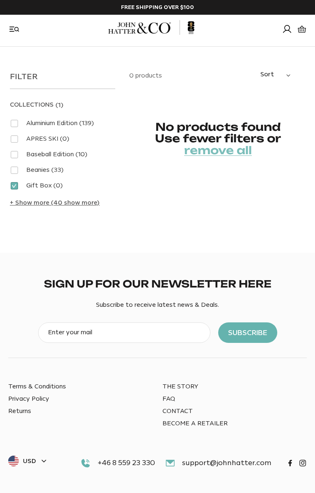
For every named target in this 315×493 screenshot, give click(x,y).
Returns (19, 411)
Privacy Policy (28, 398)
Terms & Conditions (37, 386)
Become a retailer (195, 423)
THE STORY (180, 386)
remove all (218, 150)
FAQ (168, 398)
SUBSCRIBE (247, 332)
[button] (14, 29)
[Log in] (287, 29)
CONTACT (177, 411)
